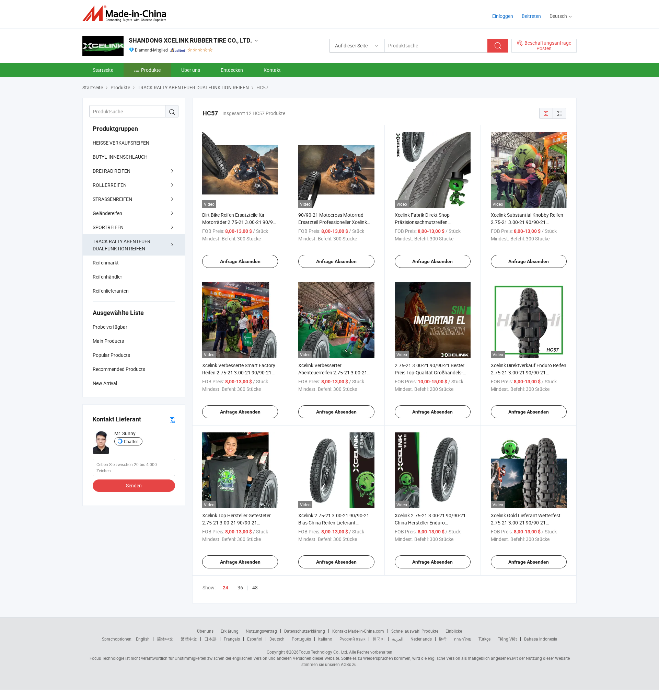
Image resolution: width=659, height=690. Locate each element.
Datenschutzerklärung (304, 631)
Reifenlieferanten (111, 290)
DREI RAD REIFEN (111, 171)
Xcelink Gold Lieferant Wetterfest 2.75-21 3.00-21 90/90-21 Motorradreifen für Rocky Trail (525, 522)
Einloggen (502, 16)
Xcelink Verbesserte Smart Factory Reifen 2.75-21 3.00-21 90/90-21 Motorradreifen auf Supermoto (238, 372)
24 (225, 587)
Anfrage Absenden (240, 261)
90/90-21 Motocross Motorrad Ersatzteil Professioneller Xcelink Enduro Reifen (332, 222)
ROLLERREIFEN (110, 185)
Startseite (103, 70)
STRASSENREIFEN (112, 199)
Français (232, 639)
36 (240, 587)
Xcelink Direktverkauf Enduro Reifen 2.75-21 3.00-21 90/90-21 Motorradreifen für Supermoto (528, 372)
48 (255, 587)
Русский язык (352, 639)
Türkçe (484, 639)
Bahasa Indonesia (540, 639)
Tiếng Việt (507, 639)
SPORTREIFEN (108, 227)
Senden (134, 485)
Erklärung (230, 631)
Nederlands (421, 639)
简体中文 (165, 639)
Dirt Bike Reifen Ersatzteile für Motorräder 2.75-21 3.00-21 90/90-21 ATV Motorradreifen (239, 222)
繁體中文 (189, 639)
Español (254, 639)
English (143, 639)
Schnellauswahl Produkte (414, 631)
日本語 (210, 639)
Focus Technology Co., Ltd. (323, 652)
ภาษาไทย (462, 639)
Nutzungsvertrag (261, 631)
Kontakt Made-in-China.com (358, 631)
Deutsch (277, 639)
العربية (397, 639)
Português (301, 639)
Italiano (325, 639)
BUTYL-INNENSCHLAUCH (120, 157)
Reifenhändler (107, 276)
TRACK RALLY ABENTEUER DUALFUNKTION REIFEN (121, 245)
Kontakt (272, 70)
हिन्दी (443, 639)
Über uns (190, 70)
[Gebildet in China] (126, 13)
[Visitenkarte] (172, 419)
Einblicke (454, 631)
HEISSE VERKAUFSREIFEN (121, 142)
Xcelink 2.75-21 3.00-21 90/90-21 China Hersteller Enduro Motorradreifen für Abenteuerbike (430, 522)
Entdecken (232, 70)
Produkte (151, 70)
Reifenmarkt (106, 262)
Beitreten (531, 16)
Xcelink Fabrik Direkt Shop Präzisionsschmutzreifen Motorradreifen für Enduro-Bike (428, 222)
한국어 (378, 639)
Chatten (131, 441)
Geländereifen (107, 213)
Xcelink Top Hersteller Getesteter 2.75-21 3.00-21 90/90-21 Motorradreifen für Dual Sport (236, 522)
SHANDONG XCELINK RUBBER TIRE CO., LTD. (190, 40)
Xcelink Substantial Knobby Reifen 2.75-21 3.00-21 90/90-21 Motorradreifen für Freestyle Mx (527, 222)
